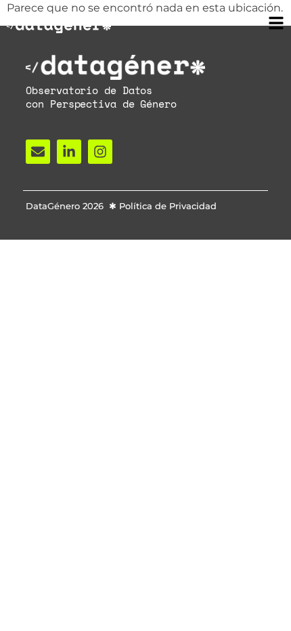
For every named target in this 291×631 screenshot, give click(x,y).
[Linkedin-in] (69, 151)
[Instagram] (100, 151)
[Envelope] (38, 151)
